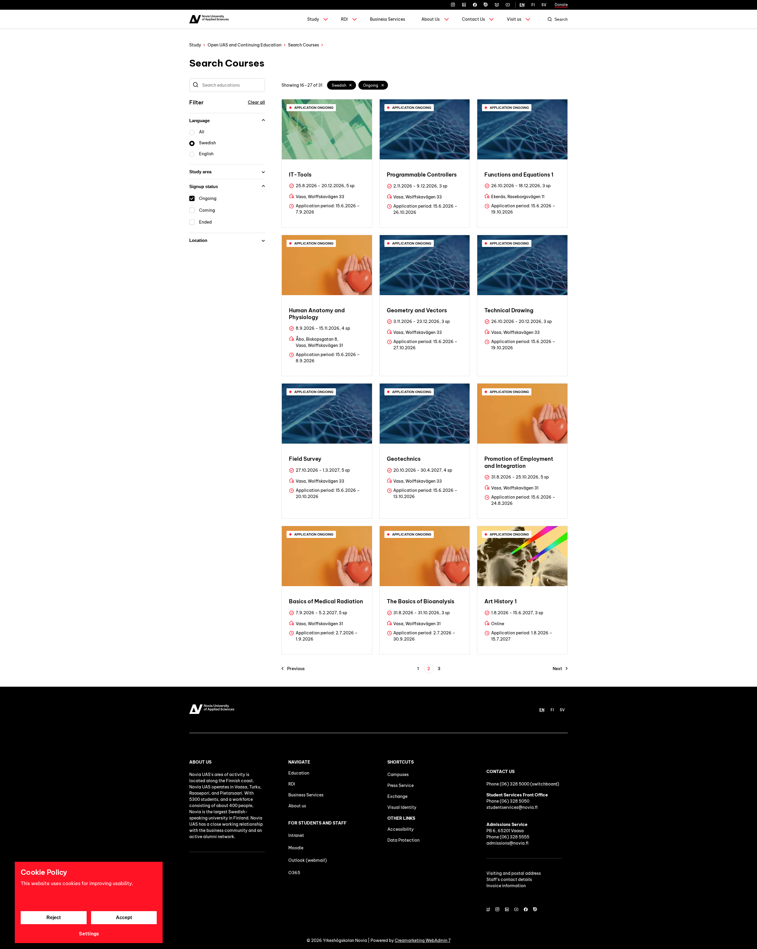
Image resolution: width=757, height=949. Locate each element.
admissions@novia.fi (507, 843)
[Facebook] (475, 4)
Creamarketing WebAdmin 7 (423, 940)
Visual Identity (401, 807)
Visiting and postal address (513, 873)
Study (313, 19)
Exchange (397, 796)
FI (533, 5)
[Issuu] (486, 4)
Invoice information (506, 885)
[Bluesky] (497, 4)
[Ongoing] (382, 85)
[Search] (196, 85)
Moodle (295, 848)
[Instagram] (453, 4)
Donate (561, 4)
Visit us (514, 19)
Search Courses (303, 45)
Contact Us (473, 19)
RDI (344, 19)
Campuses (398, 774)
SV (543, 5)
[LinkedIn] (464, 4)
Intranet (296, 835)
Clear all (256, 102)
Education (298, 773)
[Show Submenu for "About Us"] (446, 19)
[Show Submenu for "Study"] (325, 19)
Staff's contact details (509, 879)
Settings (89, 934)
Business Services (387, 19)
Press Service (400, 785)
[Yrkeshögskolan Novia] (209, 19)
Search (561, 19)
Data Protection (403, 840)
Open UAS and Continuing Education (245, 45)
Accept (124, 917)
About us (297, 806)
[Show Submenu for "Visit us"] (527, 19)
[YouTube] (507, 4)
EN (522, 5)
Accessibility (400, 829)
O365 (294, 872)
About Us (430, 19)
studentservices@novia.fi (512, 807)
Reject (53, 917)
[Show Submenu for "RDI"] (354, 19)
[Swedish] (350, 85)
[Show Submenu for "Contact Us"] (491, 19)
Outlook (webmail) (307, 860)
